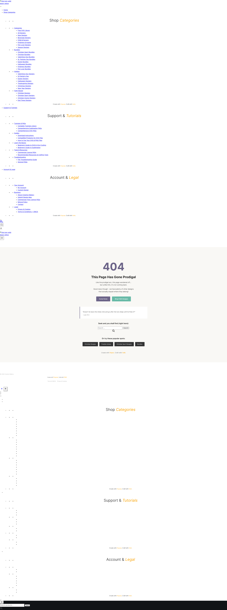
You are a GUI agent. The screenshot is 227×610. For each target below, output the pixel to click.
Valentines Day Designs (26, 74)
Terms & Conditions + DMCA (28, 212)
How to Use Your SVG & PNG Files (30, 140)
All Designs (22, 33)
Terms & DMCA (52, 381)
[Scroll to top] (2, 389)
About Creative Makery (26, 195)
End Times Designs (24, 100)
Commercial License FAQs (27, 152)
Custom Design (23, 190)
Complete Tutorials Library (27, 126)
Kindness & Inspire (24, 42)
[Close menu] (0, 392)
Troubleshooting (20, 157)
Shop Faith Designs (121, 299)
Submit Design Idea (25, 197)
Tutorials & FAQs (20, 123)
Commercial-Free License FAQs (29, 200)
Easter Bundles (23, 62)
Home (6, 10)
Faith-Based (18, 91)
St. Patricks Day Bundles (26, 59)
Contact (20, 204)
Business (17, 192)
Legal (16, 207)
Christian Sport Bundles (26, 52)
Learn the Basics (20, 143)
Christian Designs (24, 93)
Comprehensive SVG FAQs (27, 131)
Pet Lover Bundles (24, 69)
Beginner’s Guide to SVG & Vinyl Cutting (32, 145)
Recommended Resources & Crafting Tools (33, 155)
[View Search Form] (2, 224)
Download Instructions (26, 135)
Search (27, 605)
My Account (22, 188)
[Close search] (2, 602)
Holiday (17, 71)
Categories (18, 28)
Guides (16, 133)
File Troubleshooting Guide (27, 160)
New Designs (22, 35)
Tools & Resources (20, 150)
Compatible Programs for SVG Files (30, 138)
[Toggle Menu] (0, 6)
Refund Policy (22, 202)
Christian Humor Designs (26, 98)
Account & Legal (9, 169)
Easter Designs (23, 79)
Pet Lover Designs (24, 45)
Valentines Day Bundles (26, 57)
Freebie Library (106, 344)
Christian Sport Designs (26, 95)
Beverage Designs (24, 38)
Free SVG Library (24, 30)
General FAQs (22, 162)
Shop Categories (9, 12)
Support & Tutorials (10, 108)
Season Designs (23, 47)
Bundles (17, 50)
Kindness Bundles (24, 67)
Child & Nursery (23, 40)
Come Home (103, 299)
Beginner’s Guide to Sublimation (29, 147)
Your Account (19, 185)
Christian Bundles (24, 54)
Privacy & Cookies (24, 209)
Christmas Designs (24, 86)
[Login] (57, 229)
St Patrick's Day (23, 76)
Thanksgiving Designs (25, 83)
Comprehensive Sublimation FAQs (30, 128)
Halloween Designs (24, 81)
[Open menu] (2, 238)
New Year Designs (24, 88)
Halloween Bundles (24, 64)
